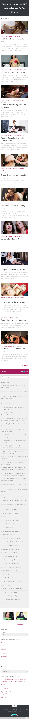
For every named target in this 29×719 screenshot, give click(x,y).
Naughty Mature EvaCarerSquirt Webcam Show (14, 542)
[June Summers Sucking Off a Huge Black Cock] (14, 91)
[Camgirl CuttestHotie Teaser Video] (14, 258)
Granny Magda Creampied (9, 527)
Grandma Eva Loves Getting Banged (11, 520)
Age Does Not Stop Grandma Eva (10, 513)
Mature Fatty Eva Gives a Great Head (14, 320)
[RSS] (27, 371)
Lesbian (14, 36)
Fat (6, 36)
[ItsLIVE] (24, 371)
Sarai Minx (3, 649)
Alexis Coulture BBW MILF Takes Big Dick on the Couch (15, 500)
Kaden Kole (3, 656)
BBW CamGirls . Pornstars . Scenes (10, 676)
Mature (19, 36)
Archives (3, 669)
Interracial (17, 100)
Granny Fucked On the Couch (9, 524)
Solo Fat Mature (17, 69)
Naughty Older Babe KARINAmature (11, 509)
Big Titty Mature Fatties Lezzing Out (11, 592)
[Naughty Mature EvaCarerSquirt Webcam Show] (14, 126)
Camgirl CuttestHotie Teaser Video (13, 269)
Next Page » (24, 365)
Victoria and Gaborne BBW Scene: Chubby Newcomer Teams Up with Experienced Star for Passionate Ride (13, 680)
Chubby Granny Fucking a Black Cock (14, 175)
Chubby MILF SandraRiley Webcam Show (12, 588)
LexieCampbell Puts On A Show (10, 570)
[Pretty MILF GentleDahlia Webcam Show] (14, 337)
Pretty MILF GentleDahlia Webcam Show (12, 567)
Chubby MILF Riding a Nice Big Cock (11, 596)
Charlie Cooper (4, 688)
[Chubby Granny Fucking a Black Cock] (14, 160)
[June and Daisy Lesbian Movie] (14, 227)
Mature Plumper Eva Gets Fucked (10, 574)
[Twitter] (22, 371)
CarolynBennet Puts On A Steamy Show (12, 549)
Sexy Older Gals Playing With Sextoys (11, 585)
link (28, 695)
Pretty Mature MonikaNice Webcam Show (12, 581)
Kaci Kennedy (4, 653)
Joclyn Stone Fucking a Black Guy (13, 302)
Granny (10, 36)
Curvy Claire (4, 685)
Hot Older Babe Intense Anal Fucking (11, 599)
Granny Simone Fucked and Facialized (11, 603)
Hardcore (10, 100)
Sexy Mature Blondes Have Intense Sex (11, 578)
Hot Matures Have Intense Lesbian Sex (11, 531)
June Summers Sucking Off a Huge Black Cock (13, 538)
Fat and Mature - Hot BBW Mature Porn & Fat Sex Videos (14, 8)
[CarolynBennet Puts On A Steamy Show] (14, 194)
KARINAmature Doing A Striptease (13, 72)
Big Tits (3, 36)
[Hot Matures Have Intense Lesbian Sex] (14, 27)
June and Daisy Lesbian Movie (11, 239)
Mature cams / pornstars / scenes (10, 639)
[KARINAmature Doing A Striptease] (14, 61)
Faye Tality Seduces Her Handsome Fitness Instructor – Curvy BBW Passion (13, 693)
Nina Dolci (3, 642)
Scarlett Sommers (5, 646)
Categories (3, 632)
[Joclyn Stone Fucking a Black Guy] (14, 289)
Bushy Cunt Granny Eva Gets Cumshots (12, 516)
